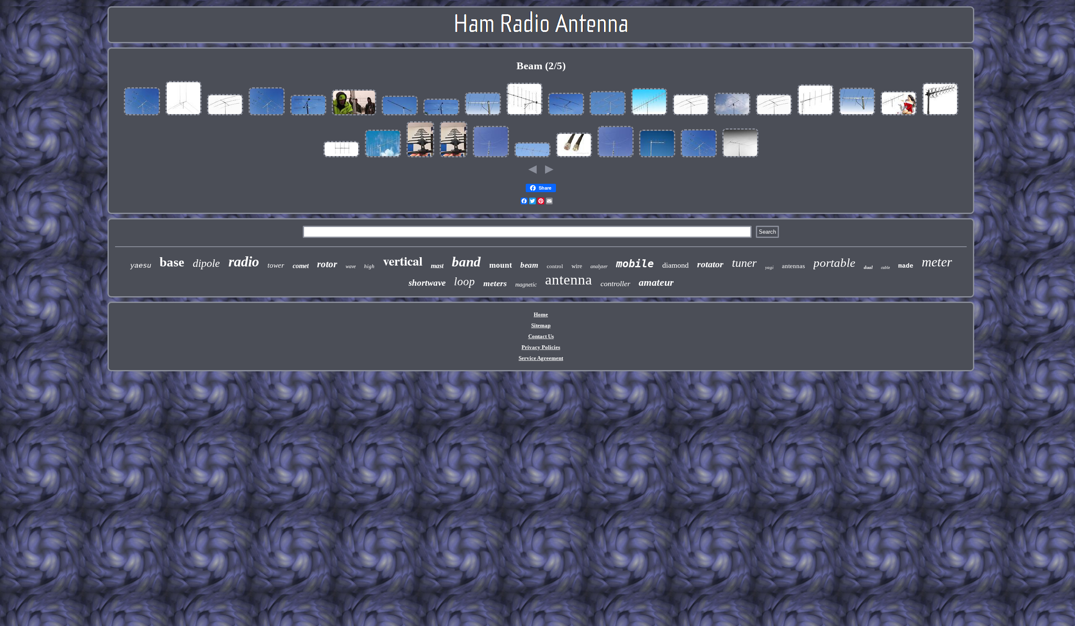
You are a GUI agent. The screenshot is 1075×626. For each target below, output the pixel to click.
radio (243, 261)
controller (615, 283)
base (172, 262)
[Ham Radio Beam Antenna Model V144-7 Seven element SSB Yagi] (400, 115)
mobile (635, 264)
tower (275, 265)
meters (495, 283)
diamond (675, 265)
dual (868, 267)
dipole (206, 263)
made (905, 266)
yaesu (140, 266)
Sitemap (541, 325)
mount (500, 265)
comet (301, 265)
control (555, 266)
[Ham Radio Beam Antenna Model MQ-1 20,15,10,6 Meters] (566, 115)
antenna (568, 279)
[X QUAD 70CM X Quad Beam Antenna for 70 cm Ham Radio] (940, 115)
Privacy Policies (541, 347)
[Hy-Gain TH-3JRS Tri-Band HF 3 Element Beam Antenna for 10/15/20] (225, 115)
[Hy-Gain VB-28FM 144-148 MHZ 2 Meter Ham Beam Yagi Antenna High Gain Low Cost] (898, 115)
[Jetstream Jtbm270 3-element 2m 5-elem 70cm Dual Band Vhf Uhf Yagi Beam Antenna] (857, 115)
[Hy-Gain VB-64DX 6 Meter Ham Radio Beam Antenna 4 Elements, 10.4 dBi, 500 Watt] (341, 157)
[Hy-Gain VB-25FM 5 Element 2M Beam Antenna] (815, 115)
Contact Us (541, 336)
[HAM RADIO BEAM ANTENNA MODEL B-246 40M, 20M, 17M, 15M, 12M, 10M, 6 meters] (441, 115)
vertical (402, 260)
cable (885, 267)
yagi (769, 267)
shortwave (427, 283)
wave (351, 266)
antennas (793, 266)
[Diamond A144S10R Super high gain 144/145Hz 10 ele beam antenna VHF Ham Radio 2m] (524, 115)
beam (529, 265)
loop (464, 281)
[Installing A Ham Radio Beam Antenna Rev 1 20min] (354, 115)
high (369, 266)
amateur (656, 282)
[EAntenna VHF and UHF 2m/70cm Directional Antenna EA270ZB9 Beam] (657, 157)
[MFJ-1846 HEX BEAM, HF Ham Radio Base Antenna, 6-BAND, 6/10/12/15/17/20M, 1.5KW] (491, 157)
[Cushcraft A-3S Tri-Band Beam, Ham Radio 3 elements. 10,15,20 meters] (607, 115)
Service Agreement (541, 358)
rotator (710, 264)
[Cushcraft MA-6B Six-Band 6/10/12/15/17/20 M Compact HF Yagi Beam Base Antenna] (266, 115)
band (466, 261)
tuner (744, 262)
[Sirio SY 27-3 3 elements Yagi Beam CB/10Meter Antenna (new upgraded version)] (732, 115)
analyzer (599, 266)
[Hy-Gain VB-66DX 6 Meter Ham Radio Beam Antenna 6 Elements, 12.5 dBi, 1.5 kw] (532, 157)
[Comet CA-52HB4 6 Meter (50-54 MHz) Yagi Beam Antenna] (740, 157)
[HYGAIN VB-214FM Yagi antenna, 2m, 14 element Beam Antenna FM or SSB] (649, 115)
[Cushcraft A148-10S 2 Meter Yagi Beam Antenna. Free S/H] (383, 157)
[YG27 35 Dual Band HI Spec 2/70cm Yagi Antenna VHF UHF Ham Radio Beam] (483, 115)
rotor (327, 264)
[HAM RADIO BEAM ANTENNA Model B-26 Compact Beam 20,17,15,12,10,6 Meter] (308, 115)
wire (577, 266)
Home (541, 314)
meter (937, 261)
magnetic (526, 285)
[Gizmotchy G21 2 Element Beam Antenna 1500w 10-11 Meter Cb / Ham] (183, 115)
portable (834, 262)
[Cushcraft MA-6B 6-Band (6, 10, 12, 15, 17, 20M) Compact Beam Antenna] (142, 115)
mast (437, 265)
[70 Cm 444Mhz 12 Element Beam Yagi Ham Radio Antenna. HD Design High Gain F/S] (420, 157)
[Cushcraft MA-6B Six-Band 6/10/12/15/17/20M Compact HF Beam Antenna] (699, 157)
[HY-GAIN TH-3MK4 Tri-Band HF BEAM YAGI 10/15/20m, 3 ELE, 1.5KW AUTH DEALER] (774, 115)
